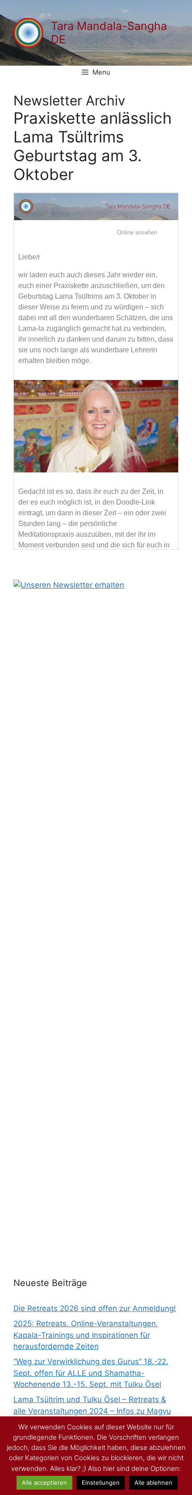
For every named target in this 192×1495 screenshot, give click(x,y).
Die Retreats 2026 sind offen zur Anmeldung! (94, 1308)
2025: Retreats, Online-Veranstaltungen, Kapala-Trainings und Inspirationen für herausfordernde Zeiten (85, 1335)
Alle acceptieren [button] (44, 1482)
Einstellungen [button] (101, 1482)
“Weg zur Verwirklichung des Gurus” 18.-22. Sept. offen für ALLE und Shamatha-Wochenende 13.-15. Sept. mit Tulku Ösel (90, 1373)
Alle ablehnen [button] (153, 1482)
